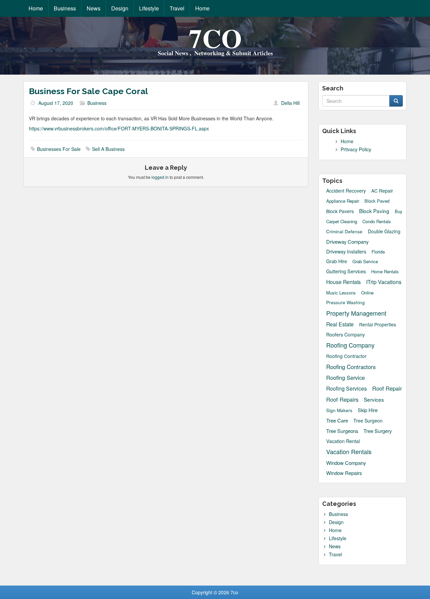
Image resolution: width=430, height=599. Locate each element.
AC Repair (382, 191)
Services (374, 399)
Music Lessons (341, 293)
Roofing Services (346, 388)
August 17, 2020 (55, 102)
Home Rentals (385, 272)
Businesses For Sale (59, 149)
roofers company (345, 334)
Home (36, 8)
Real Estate (340, 324)
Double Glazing (384, 231)
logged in (160, 177)
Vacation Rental (343, 441)
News (93, 8)
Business (65, 8)
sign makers (339, 410)
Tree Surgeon (368, 420)
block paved (376, 201)
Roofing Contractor (346, 356)
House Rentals (343, 281)
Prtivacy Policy (356, 149)
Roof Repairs (342, 399)
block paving (374, 210)
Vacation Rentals (349, 451)
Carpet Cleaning (341, 221)
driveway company (347, 241)
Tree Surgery (377, 431)
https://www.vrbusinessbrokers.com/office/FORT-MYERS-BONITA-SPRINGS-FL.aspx (119, 128)
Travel (177, 8)
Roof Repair (387, 388)
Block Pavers (340, 211)
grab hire (336, 261)
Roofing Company (350, 345)
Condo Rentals (376, 221)
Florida (378, 251)
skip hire (368, 409)
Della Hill (290, 102)
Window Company (346, 462)
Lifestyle (149, 8)
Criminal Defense (344, 231)
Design (119, 8)
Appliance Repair (342, 201)
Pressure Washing (345, 302)
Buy (398, 211)
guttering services (346, 271)
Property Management (356, 313)
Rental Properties (377, 324)
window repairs (344, 472)
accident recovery (346, 191)
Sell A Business (108, 149)
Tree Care (337, 420)
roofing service (345, 378)
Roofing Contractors (351, 367)
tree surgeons (342, 430)
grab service (365, 261)
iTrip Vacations (383, 282)
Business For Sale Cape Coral (88, 91)
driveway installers (346, 251)
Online (367, 292)
